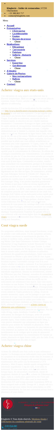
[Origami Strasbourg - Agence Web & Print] (9, 428)
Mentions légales (39, 419)
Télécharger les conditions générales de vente (21, 421)
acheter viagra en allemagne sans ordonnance (23, 305)
